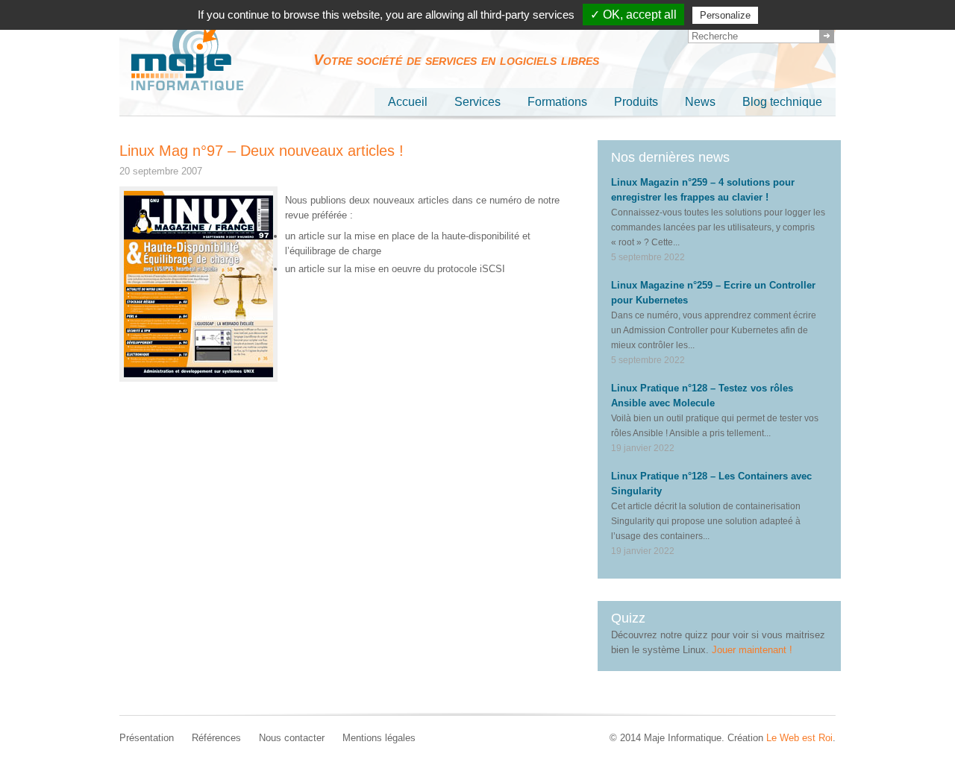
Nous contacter (292, 737)
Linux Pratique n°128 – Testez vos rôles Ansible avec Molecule (702, 395)
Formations (557, 101)
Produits (636, 101)
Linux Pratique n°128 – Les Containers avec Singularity (711, 483)
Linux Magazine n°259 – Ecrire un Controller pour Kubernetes (713, 293)
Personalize (725, 15)
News (700, 101)
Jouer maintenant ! (752, 649)
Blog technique (782, 101)
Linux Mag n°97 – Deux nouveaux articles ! (261, 150)
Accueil (408, 101)
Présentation (146, 737)
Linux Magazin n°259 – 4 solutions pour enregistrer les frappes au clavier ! (703, 190)
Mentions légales (379, 737)
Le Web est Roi (799, 737)
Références (216, 737)
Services (477, 101)
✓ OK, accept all (633, 14)
